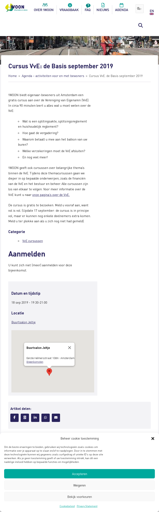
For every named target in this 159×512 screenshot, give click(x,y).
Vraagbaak (69, 9)
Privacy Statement (87, 506)
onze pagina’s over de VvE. (51, 194)
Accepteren (79, 474)
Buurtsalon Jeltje (23, 322)
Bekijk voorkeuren (79, 497)
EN (152, 11)
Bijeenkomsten (34, 361)
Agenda (121, 9)
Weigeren (79, 485)
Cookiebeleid (67, 506)
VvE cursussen (32, 241)
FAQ (87, 9)
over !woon (44, 9)
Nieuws (102, 9)
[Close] (70, 348)
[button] (153, 438)
